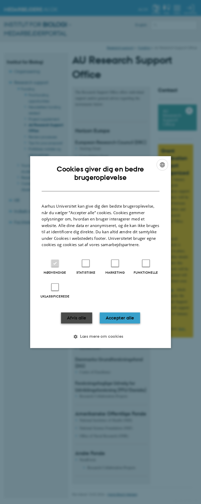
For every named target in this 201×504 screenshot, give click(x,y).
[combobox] (162, 164)
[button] (100, 336)
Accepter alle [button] (120, 317)
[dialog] (100, 252)
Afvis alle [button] (76, 317)
